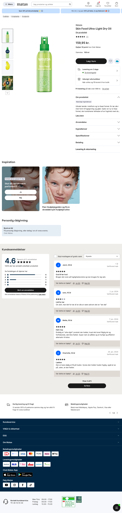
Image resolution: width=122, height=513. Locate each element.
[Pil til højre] (120, 11)
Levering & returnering (86, 149)
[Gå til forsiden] (22, 4)
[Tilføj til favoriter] (110, 61)
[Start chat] (116, 507)
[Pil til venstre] (110, 413)
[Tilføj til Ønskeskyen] (117, 61)
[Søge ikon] (70, 4)
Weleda (79, 25)
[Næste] (7, 93)
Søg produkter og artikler (43, 4)
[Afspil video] (7, 83)
